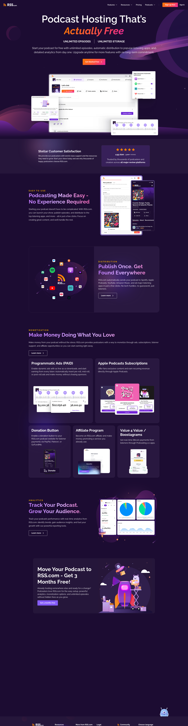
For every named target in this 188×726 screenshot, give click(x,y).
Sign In (182, 5)
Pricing (139, 5)
